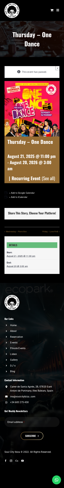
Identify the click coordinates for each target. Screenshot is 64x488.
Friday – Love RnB (50, 231)
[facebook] (5, 460)
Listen (13, 354)
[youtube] (22, 460)
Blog (12, 371)
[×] (56, 479)
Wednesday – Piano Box (16, 231)
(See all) (48, 178)
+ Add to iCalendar (18, 196)
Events (13, 342)
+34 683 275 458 (19, 402)
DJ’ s (12, 365)
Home (13, 325)
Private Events (17, 348)
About (13, 331)
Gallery (14, 359)
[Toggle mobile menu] (58, 10)
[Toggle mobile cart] (51, 10)
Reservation (16, 336)
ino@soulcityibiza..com (22, 396)
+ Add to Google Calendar (22, 192)
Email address (15, 422)
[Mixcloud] (16, 460)
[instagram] (11, 460)
